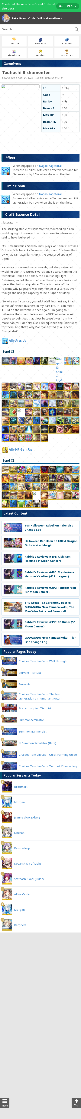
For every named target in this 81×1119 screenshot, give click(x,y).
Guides (40, 55)
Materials (67, 55)
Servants (40, 43)
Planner (67, 43)
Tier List (14, 43)
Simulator (14, 55)
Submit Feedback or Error (49, 77)
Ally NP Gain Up (20, 449)
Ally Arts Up (18, 341)
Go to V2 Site (67, 6)
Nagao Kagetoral (50, 166)
